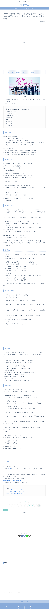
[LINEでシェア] (27, 536)
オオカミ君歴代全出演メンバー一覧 (14, 489)
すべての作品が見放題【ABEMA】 (12, 480)
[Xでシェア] (19, 536)
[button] (29, 536)
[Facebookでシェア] (22, 536)
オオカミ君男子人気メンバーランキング (15, 491)
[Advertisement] (24, 31)
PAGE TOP (25, 601)
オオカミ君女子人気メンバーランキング (15, 493)
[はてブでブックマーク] (24, 536)
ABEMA (9, 469)
